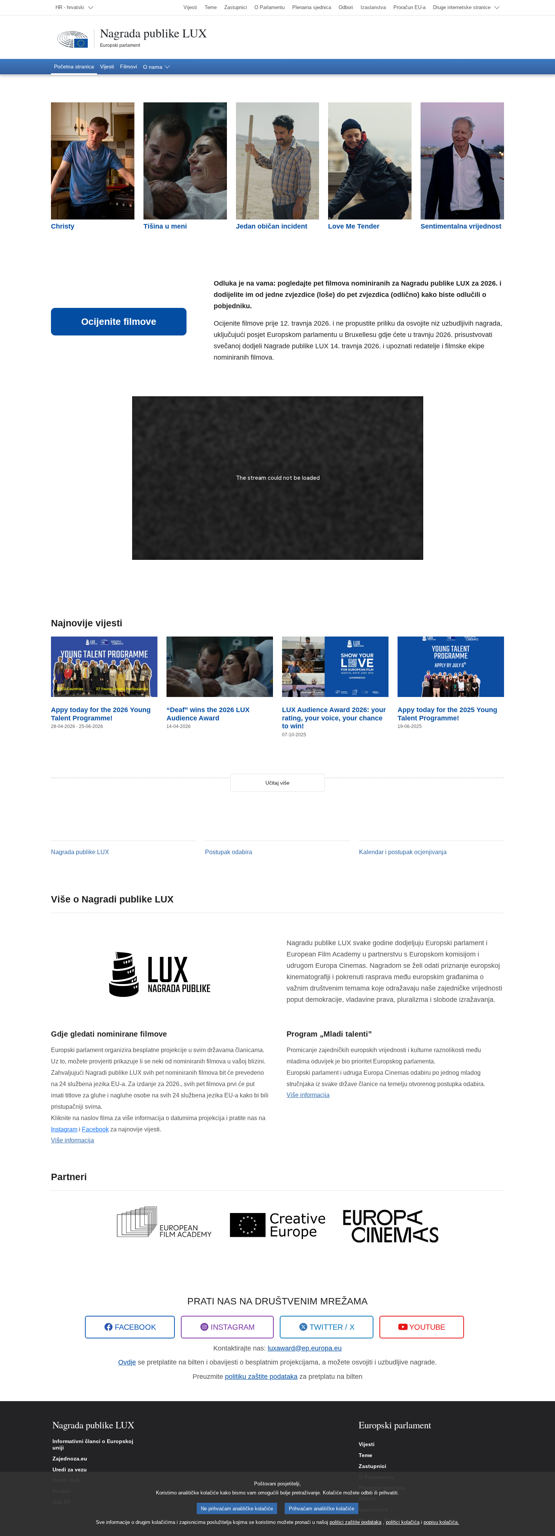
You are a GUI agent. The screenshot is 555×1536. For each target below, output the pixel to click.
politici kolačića (402, 1522)
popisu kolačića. (441, 1522)
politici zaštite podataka (355, 1522)
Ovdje (127, 1362)
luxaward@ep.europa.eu (305, 1348)
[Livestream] (277, 478)
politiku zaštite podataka (261, 1376)
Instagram (64, 1129)
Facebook (95, 1129)
